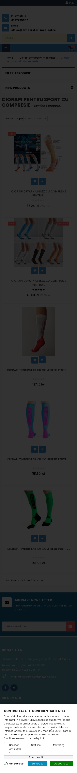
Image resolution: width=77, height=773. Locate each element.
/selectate (13, 763)
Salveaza (37, 763)
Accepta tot (61, 763)
